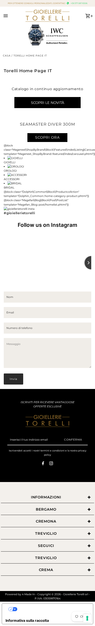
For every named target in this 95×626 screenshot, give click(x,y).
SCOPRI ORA (47, 137)
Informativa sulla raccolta (27, 620)
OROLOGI (10, 170)
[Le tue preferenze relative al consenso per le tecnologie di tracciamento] (87, 618)
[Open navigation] (13, 15)
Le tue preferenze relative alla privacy (52, 609)
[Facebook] (43, 464)
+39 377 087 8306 (78, 3)
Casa (7, 55)
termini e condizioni (52, 450)
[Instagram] (51, 464)
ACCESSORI (12, 179)
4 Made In (28, 594)
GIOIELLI (9, 162)
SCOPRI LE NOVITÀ (47, 103)
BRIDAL (9, 187)
